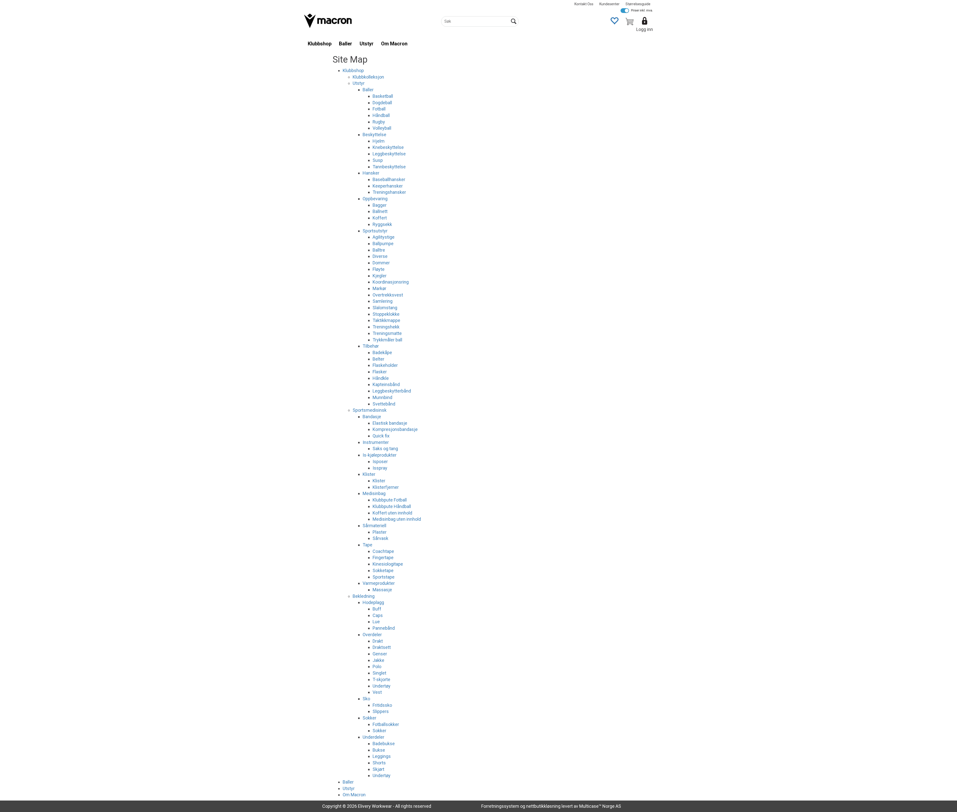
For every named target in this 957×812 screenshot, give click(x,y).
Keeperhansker (388, 186)
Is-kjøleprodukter (380, 455)
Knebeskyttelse (388, 147)
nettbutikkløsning (543, 806)
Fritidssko (382, 705)
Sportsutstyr (375, 230)
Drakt (378, 641)
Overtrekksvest (388, 295)
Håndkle (381, 378)
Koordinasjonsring (391, 282)
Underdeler (373, 737)
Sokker (369, 717)
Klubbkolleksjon (368, 77)
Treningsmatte (387, 333)
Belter (378, 359)
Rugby (379, 121)
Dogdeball (382, 102)
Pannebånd (384, 628)
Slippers (381, 711)
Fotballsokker (386, 724)
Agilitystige (384, 237)
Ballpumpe (383, 243)
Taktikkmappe (386, 320)
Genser (380, 653)
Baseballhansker (389, 179)
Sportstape (384, 577)
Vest (377, 692)
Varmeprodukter (379, 583)
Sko (366, 698)
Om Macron (394, 44)
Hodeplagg (373, 602)
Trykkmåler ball (387, 339)
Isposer (380, 461)
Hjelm (379, 141)
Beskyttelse (374, 134)
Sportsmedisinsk (370, 410)
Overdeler (372, 634)
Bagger (380, 205)
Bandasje (372, 416)
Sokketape (383, 570)
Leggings (382, 756)
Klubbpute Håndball (392, 506)
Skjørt (378, 769)
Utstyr (367, 44)
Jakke (378, 660)
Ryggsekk (382, 224)
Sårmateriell (374, 525)
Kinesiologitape (388, 564)
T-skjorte (381, 679)
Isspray (380, 468)
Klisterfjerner (386, 487)
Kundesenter (609, 4)
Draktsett (382, 647)
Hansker (371, 173)
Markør (379, 288)
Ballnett (380, 211)
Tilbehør (371, 346)
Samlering (383, 301)
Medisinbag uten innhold (397, 519)
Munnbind (382, 397)
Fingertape (383, 557)
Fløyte (379, 269)
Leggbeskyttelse (389, 153)
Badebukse (384, 743)
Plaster (380, 532)
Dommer (381, 262)
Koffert (380, 217)
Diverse (380, 256)
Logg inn (644, 29)
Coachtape (383, 551)
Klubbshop (319, 44)
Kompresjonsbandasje (395, 429)
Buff (377, 608)
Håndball (381, 115)
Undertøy (382, 686)
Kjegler (380, 275)
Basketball (383, 96)
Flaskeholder (385, 365)
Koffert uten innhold (392, 512)
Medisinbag (374, 493)
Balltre (379, 250)
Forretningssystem (500, 806)
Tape (367, 544)
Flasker (380, 371)
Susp (378, 160)
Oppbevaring (375, 198)
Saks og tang (385, 448)
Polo (377, 666)
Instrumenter (376, 442)
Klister (369, 474)
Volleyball (382, 128)
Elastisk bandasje (390, 423)
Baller (345, 44)
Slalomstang (385, 307)
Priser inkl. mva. (642, 10)
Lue (376, 621)
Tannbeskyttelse (389, 166)
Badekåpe (382, 352)
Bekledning (364, 596)
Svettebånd (384, 403)
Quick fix (381, 435)
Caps (378, 615)
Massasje (382, 589)
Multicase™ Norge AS (600, 806)
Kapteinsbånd (386, 384)
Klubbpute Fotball (390, 500)
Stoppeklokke (386, 314)
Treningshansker (389, 192)
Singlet (379, 673)
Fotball (379, 108)
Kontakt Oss (583, 4)
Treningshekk (386, 326)
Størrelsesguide (638, 4)
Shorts (379, 762)
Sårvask (380, 538)
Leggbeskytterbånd (392, 391)
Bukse (379, 750)
